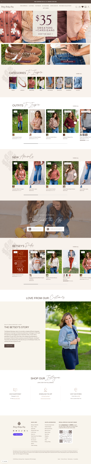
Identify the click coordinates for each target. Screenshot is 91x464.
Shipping (46, 436)
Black (67, 275)
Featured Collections (65, 5)
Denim (13, 90)
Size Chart (47, 434)
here (21, 453)
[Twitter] (27, 430)
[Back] (2, 1)
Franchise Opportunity (49, 424)
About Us (33, 434)
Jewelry (22, 90)
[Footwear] (50, 83)
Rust (13, 135)
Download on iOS (37, 229)
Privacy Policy (48, 441)
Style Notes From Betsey (36, 436)
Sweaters (31, 90)
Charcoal (84, 135)
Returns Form (47, 430)
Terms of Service (64, 459)
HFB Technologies (32, 459)
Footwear (38, 5)
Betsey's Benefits (34, 424)
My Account (33, 439)
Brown (47, 135)
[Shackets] (59, 83)
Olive (81, 135)
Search (32, 443)
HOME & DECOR (54, 5)
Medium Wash (30, 186)
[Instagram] (19, 430)
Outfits (26, 105)
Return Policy (47, 432)
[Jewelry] (22, 83)
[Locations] (85, 7)
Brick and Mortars (48, 428)
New (23, 157)
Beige (30, 275)
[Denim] (13, 83)
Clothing (31, 5)
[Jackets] (78, 83)
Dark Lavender (86, 135)
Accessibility (75, 459)
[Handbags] (69, 83)
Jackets (78, 90)
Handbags (68, 90)
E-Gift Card (33, 432)
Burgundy (64, 135)
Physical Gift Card (35, 430)
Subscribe (33, 428)
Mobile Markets (48, 426)
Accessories (45, 5)
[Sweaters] (32, 83)
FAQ (46, 439)
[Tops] (41, 83)
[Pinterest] (24, 430)
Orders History (34, 441)
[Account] (88, 7)
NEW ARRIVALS (23, 5)
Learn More (9, 345)
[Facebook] (13, 430)
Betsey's (23, 246)
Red (69, 275)
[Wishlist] (82, 7)
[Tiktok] (21, 430)
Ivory (47, 275)
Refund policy (70, 459)
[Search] (76, 7)
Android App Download (45, 398)
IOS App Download (46, 396)
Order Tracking (34, 445)
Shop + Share (34, 426)
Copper (13, 186)
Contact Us (33, 438)
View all (79, 73)
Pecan (64, 275)
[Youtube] (16, 430)
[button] (15, 122)
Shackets (59, 90)
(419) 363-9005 (16, 398)
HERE (18, 396)
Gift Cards (46, 8)
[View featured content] (45, 21)
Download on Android (56, 229)
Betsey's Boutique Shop (20, 459)
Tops (41, 90)
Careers (46, 438)
